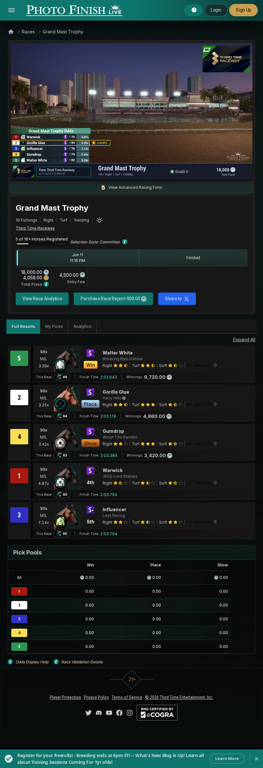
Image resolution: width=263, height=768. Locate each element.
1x (81, 171)
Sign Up (243, 10)
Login (216, 10)
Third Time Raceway (35, 228)
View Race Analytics (42, 298)
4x (102, 171)
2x (91, 171)
